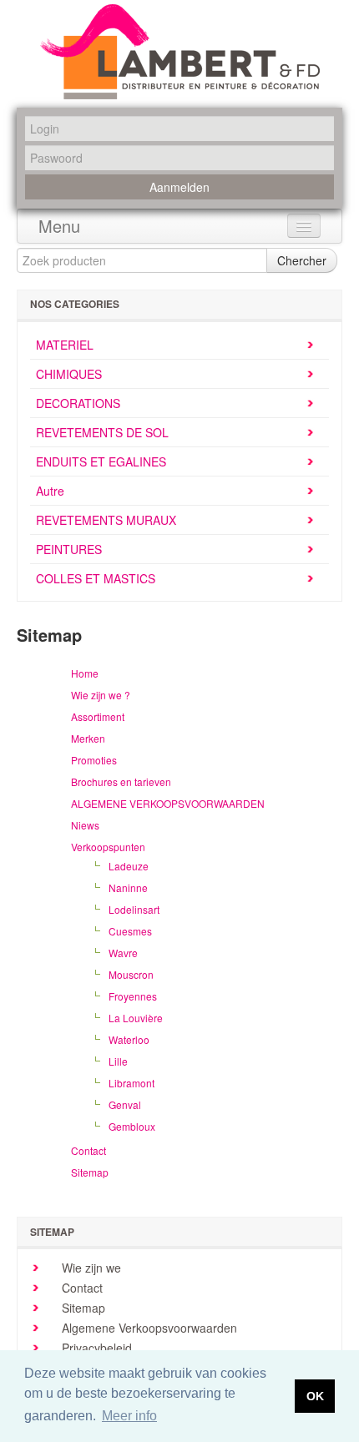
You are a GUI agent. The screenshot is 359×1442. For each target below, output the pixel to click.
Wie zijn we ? (100, 695)
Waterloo (129, 1039)
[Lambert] (180, 51)
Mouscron (131, 974)
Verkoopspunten (108, 846)
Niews (85, 825)
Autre (50, 490)
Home (85, 673)
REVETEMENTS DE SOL (102, 432)
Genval (125, 1104)
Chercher (301, 260)
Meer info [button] (129, 1416)
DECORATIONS (78, 403)
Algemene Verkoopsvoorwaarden (147, 1327)
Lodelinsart (134, 909)
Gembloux (132, 1126)
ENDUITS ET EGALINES (101, 461)
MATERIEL (65, 344)
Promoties (94, 760)
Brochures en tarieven (121, 781)
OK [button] (315, 1396)
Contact (88, 1150)
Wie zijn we (89, 1267)
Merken (88, 738)
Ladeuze (129, 866)
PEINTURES (69, 549)
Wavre (123, 952)
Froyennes (133, 996)
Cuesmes (130, 931)
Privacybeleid (95, 1347)
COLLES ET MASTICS (95, 578)
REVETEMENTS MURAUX (106, 520)
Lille (118, 1061)
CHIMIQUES (69, 374)
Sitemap (90, 1172)
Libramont (131, 1083)
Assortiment (97, 716)
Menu (59, 226)
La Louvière (136, 1018)
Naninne (128, 887)
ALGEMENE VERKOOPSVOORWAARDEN (168, 803)
